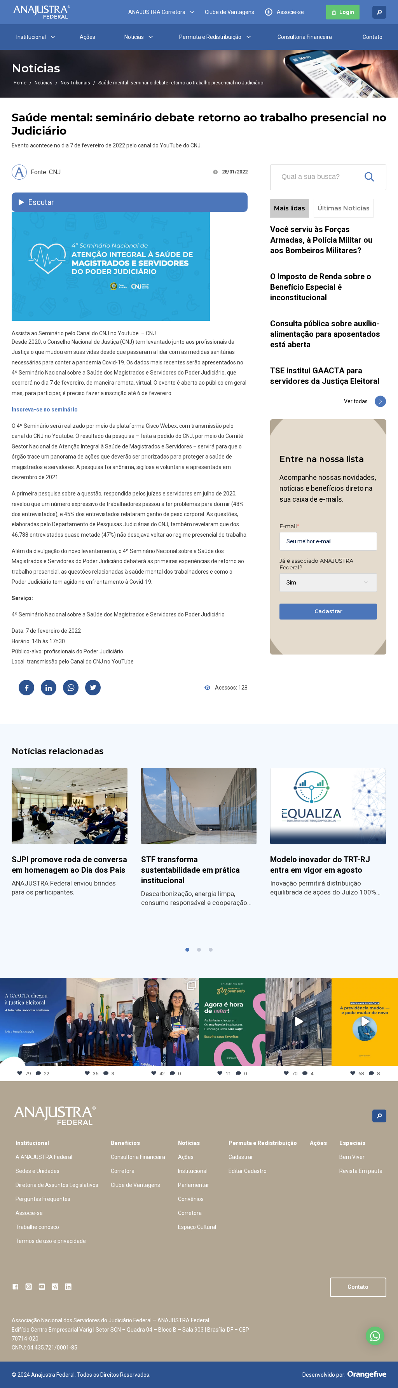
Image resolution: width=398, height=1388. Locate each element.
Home (20, 83)
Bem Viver (352, 1157)
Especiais (352, 1143)
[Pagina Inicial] (42, 12)
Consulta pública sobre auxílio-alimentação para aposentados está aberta (325, 334)
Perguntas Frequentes (43, 1199)
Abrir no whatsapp (375, 1336)
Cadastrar (328, 611)
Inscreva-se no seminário (45, 409)
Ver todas (356, 401)
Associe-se (290, 12)
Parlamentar (193, 1185)
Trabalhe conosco (37, 1227)
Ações (87, 37)
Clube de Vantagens (229, 12)
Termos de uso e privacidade (51, 1241)
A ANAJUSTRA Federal (44, 1157)
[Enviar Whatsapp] (71, 687)
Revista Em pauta (360, 1171)
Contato (372, 37)
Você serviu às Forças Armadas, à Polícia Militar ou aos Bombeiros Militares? (321, 240)
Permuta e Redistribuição (210, 37)
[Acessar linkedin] (68, 1286)
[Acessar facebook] (15, 1286)
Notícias (134, 37)
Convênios (191, 1199)
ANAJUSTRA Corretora (156, 12)
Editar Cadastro (248, 1171)
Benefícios (125, 1143)
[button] (187, 950)
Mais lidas (289, 208)
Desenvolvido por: (324, 1375)
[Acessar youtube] (41, 1286)
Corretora (122, 1171)
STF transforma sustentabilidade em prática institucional (190, 870)
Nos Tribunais (75, 83)
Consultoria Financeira (305, 37)
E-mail (289, 526)
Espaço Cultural (197, 1227)
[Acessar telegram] (55, 1286)
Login (346, 12)
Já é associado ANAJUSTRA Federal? (316, 564)
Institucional (31, 37)
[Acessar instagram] (28, 1286)
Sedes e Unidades (37, 1171)
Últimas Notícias (344, 208)
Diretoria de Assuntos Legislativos (57, 1185)
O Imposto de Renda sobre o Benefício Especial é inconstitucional (320, 287)
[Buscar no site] (379, 12)
